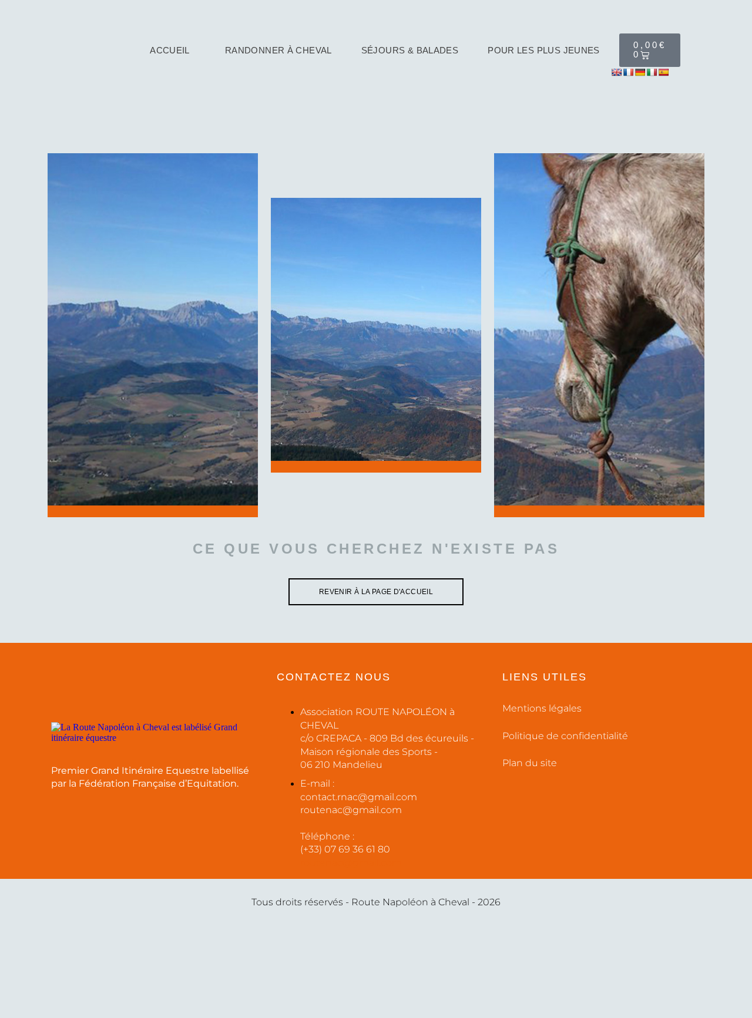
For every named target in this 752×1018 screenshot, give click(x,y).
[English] (616, 72)
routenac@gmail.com (351, 862)
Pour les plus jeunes (544, 50)
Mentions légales (542, 708)
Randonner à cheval (278, 50)
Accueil (170, 50)
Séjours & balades (409, 50)
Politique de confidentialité (565, 735)
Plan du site (529, 762)
